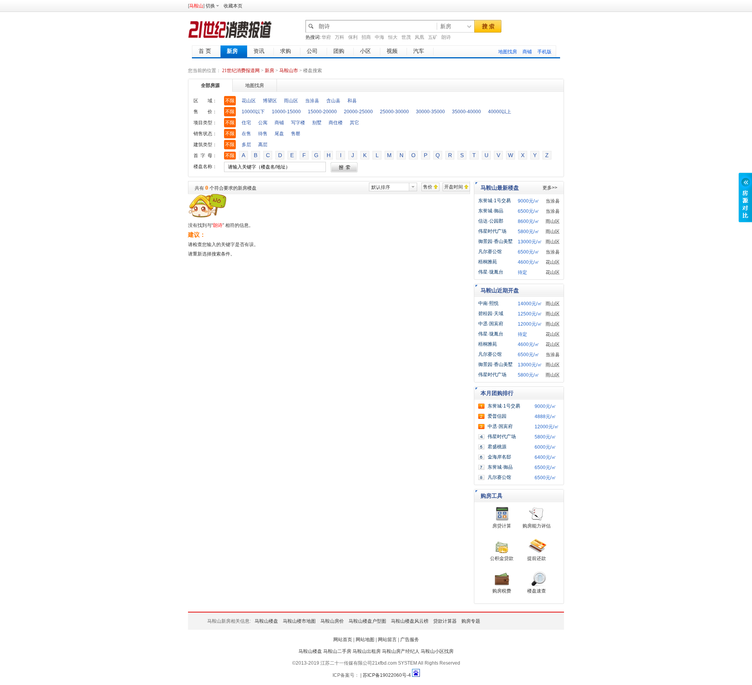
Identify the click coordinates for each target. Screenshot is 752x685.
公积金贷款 (501, 558)
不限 (230, 100)
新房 (270, 70)
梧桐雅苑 (487, 262)
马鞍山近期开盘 (500, 290)
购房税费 (501, 591)
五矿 (432, 37)
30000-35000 (430, 111)
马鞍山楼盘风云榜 (409, 621)
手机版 (544, 51)
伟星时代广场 (492, 231)
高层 (263, 144)
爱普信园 (497, 416)
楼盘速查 (536, 591)
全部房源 (210, 85)
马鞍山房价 (332, 621)
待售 (263, 133)
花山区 (249, 100)
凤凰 (419, 37)
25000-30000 (394, 111)
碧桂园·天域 (490, 313)
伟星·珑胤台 (490, 272)
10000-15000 (286, 111)
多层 (246, 144)
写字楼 (298, 122)
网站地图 (365, 639)
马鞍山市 (288, 70)
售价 (427, 187)
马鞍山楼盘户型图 (367, 621)
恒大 (393, 37)
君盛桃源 (497, 446)
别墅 (317, 122)
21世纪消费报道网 (241, 70)
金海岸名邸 (499, 457)
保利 (353, 37)
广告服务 (409, 639)
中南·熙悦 (488, 303)
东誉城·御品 (490, 211)
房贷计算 (501, 526)
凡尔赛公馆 (490, 251)
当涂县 (312, 100)
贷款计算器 (445, 621)
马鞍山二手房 (337, 651)
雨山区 (291, 100)
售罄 (295, 133)
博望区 (270, 100)
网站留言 (387, 639)
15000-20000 (322, 111)
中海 (379, 37)
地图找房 (507, 51)
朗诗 (446, 37)
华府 (326, 37)
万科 (339, 37)
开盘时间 (453, 187)
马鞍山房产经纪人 (400, 651)
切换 (210, 6)
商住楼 (336, 122)
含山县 (333, 100)
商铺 (527, 51)
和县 (352, 100)
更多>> (549, 187)
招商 (366, 37)
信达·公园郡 (490, 221)
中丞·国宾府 (490, 323)
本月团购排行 (497, 393)
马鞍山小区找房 (437, 651)
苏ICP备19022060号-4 (387, 675)
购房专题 (470, 621)
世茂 (406, 37)
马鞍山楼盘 (266, 621)
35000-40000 (466, 111)
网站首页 (342, 639)
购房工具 (492, 496)
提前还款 (536, 558)
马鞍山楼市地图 (299, 621)
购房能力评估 (536, 526)
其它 (354, 122)
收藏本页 (233, 6)
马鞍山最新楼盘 (500, 188)
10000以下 (253, 111)
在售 (246, 133)
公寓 (263, 122)
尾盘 (279, 133)
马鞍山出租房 (366, 651)
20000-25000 (358, 111)
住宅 (246, 122)
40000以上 (499, 111)
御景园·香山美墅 (495, 241)
